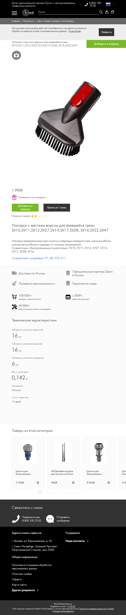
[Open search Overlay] (69, 12)
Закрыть (106, 32)
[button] (36, 535)
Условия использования (63, 611)
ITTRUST (72, 606)
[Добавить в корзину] (37, 482)
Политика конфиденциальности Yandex (96, 608)
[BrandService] (29, 13)
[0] (112, 12)
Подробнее (75, 31)
